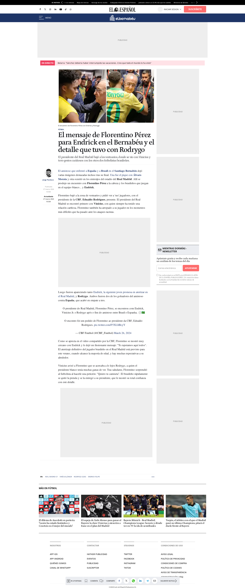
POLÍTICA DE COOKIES (171, 567)
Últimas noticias (68, 2)
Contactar (93, 545)
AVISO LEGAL (167, 554)
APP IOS (54, 554)
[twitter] (45, 9)
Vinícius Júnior (66, 477)
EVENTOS (91, 558)
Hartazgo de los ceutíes (99, 2)
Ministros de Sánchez (181, 2)
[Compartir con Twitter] (127, 581)
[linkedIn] (55, 9)
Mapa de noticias (83, 2)
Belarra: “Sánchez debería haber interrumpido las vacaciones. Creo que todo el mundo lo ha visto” (104, 63)
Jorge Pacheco (48, 180)
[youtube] (60, 9)
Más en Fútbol (48, 488)
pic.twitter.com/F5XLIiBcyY (109, 325)
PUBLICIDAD (92, 563)
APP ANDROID (56, 558)
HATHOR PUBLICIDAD (97, 554)
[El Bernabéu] (122, 18)
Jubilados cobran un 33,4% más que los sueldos (155, 2)
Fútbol (61, 129)
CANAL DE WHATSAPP (60, 567)
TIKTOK (127, 567)
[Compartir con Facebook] (119, 581)
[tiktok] (66, 9)
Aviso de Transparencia (173, 572)
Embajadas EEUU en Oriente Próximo (123, 2)
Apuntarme (191, 268)
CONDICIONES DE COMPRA (174, 563)
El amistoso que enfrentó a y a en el (97, 170)
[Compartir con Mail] (155, 581)
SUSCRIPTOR (93, 567)
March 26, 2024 (122, 333)
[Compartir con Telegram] (148, 581)
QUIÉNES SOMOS (58, 563)
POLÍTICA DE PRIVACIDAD (173, 558)
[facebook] (40, 9)
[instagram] (50, 9)
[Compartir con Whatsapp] (134, 581)
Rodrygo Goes (80, 477)
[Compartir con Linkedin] (141, 581)
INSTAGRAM (129, 563)
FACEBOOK (129, 558)
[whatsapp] (70, 9)
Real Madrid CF (51, 477)
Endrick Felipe (94, 477)
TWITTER (128, 554)
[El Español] (122, 9)
